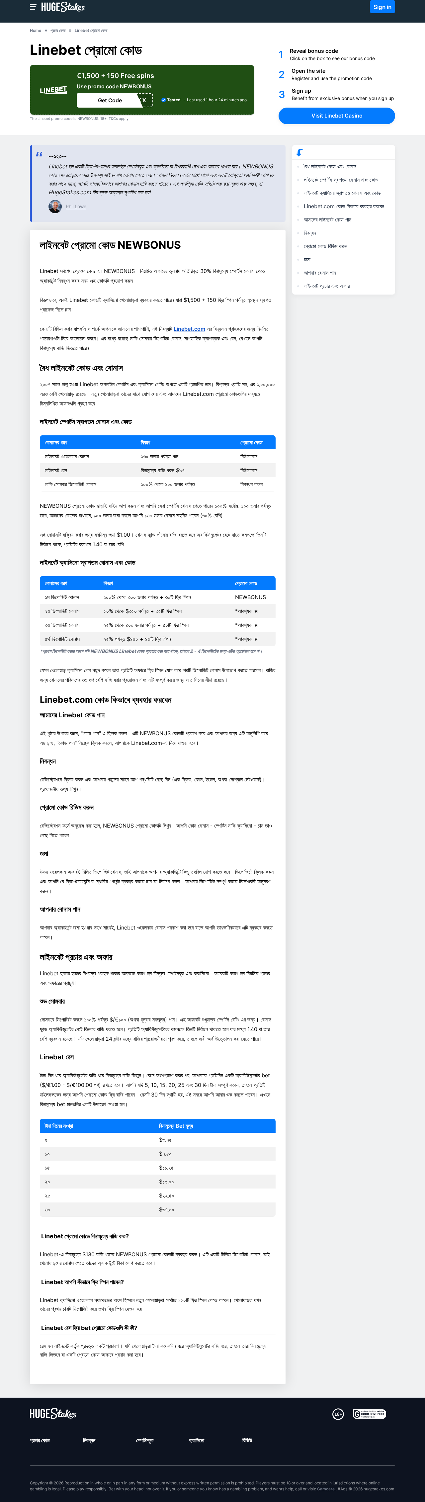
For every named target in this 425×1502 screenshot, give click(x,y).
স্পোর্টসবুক (144, 1440)
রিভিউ (247, 1440)
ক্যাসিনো (196, 1440)
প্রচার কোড (40, 1440)
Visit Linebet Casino (337, 115)
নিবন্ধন (89, 1440)
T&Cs (113, 118)
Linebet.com (189, 328)
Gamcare (326, 1488)
